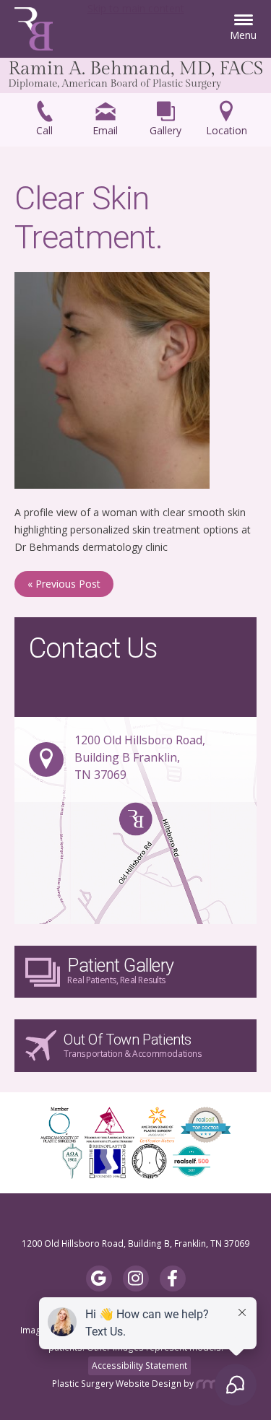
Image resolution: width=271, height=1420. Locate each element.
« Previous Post (63, 584)
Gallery (165, 130)
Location (226, 130)
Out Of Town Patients (133, 1045)
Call (44, 130)
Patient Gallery (120, 970)
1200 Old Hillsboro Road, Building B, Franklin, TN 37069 (135, 1243)
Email (105, 130)
